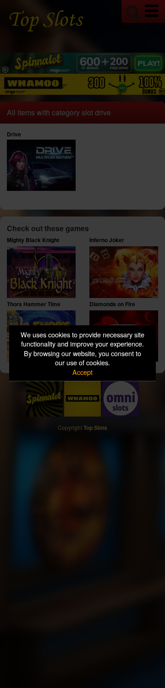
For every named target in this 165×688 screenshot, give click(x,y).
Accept (82, 371)
